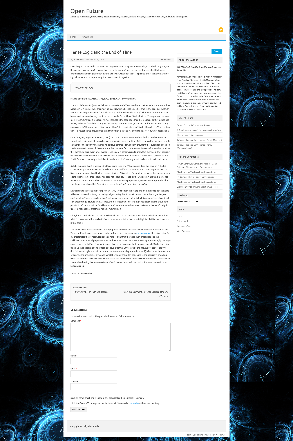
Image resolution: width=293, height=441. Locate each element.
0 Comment (166, 59)
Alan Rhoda (79, 59)
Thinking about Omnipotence (190, 135)
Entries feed (182, 221)
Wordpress (221, 435)
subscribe (134, 403)
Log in (179, 216)
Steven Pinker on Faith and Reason (90, 292)
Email (74, 368)
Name (74, 355)
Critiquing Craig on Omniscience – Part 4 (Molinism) (199, 140)
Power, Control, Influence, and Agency (193, 125)
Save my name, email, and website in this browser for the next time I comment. (107, 398)
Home (73, 37)
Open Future (87, 11)
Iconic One (191, 435)
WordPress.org (183, 231)
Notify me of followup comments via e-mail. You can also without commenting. (117, 403)
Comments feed (184, 226)
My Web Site (87, 37)
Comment (76, 321)
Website (74, 381)
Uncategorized (86, 273)
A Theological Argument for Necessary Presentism (199, 130)
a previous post (143, 233)
